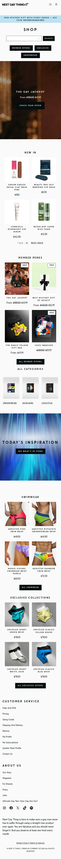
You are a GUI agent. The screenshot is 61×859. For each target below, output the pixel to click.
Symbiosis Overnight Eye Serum (17, 229)
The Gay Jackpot (17, 298)
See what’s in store (30, 451)
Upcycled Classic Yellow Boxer (43, 631)
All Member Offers (30, 361)
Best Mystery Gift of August (44, 299)
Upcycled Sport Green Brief (17, 631)
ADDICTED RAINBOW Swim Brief (44, 570)
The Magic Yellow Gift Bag (17, 347)
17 (27, 243)
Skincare (27, 403)
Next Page (37, 243)
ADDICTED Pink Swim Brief (17, 530)
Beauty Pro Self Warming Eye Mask (44, 186)
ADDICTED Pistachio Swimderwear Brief (44, 530)
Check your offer (31, 105)
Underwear (30, 55)
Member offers (21, 48)
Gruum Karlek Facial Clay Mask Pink (17, 187)
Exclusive (43, 48)
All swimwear (30, 587)
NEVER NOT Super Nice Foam (44, 228)
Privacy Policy (22, 843)
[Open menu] (50, 4)
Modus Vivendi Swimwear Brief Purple (17, 571)
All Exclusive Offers (30, 685)
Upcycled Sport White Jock (17, 671)
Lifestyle (47, 403)
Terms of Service (37, 843)
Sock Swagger (44, 345)
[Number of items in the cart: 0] (56, 4)
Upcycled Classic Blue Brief (43, 671)
